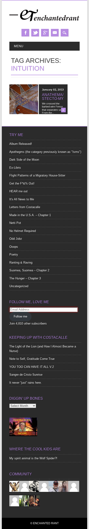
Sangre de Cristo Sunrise (25, 374)
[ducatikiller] (34, 486)
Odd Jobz (15, 238)
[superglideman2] (54, 486)
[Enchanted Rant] (44, 24)
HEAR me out (18, 191)
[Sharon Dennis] (44, 486)
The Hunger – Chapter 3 (25, 278)
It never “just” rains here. (25, 382)
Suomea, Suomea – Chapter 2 (29, 270)
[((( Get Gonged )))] (34, 500)
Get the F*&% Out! (21, 183)
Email (55, 32)
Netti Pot (15, 223)
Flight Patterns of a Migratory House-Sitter (37, 175)
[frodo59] (14, 486)
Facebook (25, 32)
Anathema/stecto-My (53, 97)
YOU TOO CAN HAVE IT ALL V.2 (31, 367)
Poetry (13, 254)
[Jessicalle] (24, 500)
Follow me (20, 316)
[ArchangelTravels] (24, 486)
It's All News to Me (21, 199)
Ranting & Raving (20, 262)
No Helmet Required (22, 231)
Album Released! (20, 144)
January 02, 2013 (53, 89)
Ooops (13, 246)
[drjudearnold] (63, 486)
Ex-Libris (15, 167)
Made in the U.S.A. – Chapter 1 (30, 215)
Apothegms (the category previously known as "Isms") (45, 152)
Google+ (45, 32)
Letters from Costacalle (24, 207)
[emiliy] (14, 500)
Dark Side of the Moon (24, 159)
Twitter (35, 32)
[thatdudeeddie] (73, 486)
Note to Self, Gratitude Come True (32, 359)
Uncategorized (18, 286)
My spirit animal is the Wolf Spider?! (33, 458)
